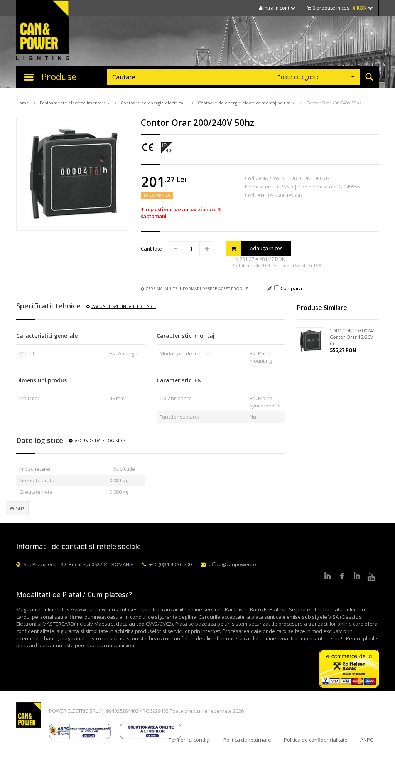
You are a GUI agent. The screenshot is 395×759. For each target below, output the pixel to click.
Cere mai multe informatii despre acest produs (196, 288)
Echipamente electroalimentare (73, 103)
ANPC (366, 739)
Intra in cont (276, 8)
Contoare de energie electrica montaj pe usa (245, 103)
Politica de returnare (247, 739)
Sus (20, 508)
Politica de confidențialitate (316, 739)
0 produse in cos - (339, 8)
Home (22, 103)
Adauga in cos (266, 248)
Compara (290, 288)
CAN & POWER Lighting (42, 31)
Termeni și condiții (190, 739)
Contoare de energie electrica (152, 103)
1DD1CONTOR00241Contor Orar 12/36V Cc (352, 337)
